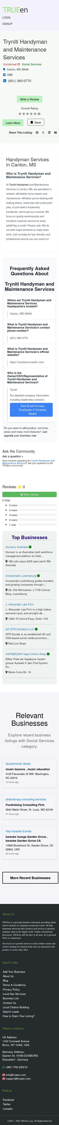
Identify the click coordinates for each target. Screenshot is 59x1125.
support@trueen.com (18, 1078)
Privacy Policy (11, 989)
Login (6, 17)
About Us (8, 976)
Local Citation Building (16, 1007)
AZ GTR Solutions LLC (20, 629)
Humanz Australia (17, 547)
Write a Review (29, 99)
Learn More (13, 123)
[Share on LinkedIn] (49, 132)
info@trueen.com (16, 1075)
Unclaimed (11, 64)
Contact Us (9, 1003)
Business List (11, 998)
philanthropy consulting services (26, 799)
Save (37, 122)
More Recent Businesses (30, 877)
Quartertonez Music (18, 763)
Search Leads (11, 1011)
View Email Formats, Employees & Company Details (29, 409)
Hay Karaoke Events (18, 831)
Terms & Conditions (14, 985)
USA (9, 75)
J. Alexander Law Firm (20, 604)
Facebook (8, 1100)
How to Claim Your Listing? (19, 1016)
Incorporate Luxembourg (21, 575)
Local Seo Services (14, 994)
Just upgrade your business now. (25, 433)
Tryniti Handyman (19, 184)
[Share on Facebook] (37, 132)
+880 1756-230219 (16, 1067)
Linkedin (8, 1109)
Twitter (7, 1104)
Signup (7, 24)
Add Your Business (14, 972)
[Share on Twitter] (43, 132)
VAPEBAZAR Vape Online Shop (26, 654)
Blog (5, 980)
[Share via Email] (55, 132)
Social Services (32, 64)
